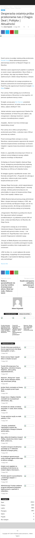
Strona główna (4, 6)
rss (17, 530)
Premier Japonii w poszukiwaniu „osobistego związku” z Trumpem (11, 477)
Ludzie (3, 508)
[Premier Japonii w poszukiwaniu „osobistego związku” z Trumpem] (29, 478)
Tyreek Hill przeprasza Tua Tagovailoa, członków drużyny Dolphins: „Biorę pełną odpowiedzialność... (11, 368)
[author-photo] (17, 302)
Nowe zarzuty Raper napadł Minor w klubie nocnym (10, 358)
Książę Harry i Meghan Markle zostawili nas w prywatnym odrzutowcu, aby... (11, 399)
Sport (11, 6)
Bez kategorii (4, 519)
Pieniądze (4, 511)
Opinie (3, 514)
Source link (4, 263)
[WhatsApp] (16, 32)
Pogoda (3, 516)
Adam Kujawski (8, 27)
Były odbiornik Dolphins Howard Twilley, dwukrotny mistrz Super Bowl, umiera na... (12, 439)
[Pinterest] (12, 32)
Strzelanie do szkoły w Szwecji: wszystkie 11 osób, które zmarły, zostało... (12, 408)
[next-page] (19, 338)
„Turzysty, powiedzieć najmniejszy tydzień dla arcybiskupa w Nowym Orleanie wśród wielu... (11, 428)
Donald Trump (5, 60)
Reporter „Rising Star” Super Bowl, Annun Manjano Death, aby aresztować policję (28, 328)
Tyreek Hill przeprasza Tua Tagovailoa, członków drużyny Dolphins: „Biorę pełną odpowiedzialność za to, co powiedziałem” (17, 330)
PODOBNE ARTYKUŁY (10, 314)
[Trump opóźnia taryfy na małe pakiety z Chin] (29, 419)
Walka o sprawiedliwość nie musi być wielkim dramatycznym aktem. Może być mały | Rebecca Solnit (8, 287)
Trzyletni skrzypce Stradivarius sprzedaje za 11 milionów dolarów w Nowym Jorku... (11, 448)
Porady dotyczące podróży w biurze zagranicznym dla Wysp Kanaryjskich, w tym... (11, 349)
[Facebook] (3, 32)
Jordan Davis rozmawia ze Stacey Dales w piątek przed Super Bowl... (12, 389)
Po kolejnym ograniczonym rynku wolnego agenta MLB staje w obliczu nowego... (12, 458)
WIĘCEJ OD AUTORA (24, 314)
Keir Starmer (19, 102)
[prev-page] (16, 338)
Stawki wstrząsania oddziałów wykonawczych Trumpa (27, 284)
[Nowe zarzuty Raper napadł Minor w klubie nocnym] (29, 359)
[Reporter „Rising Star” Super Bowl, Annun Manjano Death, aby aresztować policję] (29, 321)
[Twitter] (7, 32)
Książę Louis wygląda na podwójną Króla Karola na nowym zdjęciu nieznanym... (10, 468)
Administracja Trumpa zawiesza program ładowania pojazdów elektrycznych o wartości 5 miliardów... (11, 488)
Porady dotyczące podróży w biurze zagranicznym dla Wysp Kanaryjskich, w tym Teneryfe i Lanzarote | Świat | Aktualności (6, 329)
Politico (3, 505)
